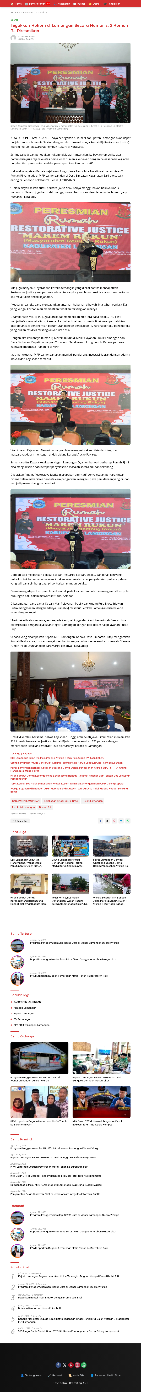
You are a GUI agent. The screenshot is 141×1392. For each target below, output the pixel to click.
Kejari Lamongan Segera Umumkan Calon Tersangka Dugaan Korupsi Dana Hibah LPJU (68, 1276)
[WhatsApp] (83, 1365)
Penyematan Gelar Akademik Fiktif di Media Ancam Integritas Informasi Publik (55, 1194)
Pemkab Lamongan (23, 807)
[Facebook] (58, 1365)
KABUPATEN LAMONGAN (26, 801)
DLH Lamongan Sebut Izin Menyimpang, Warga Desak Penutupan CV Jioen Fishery (57, 758)
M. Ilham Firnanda (26, 36)
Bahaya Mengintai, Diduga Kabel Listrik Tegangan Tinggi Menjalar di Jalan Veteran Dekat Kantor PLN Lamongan (73, 1320)
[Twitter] (64, 1365)
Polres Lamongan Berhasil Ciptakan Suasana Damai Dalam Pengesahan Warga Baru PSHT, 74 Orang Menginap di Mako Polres (68, 769)
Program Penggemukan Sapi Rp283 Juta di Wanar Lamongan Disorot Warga (74, 942)
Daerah (14, 19)
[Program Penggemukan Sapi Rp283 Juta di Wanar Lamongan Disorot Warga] (17, 946)
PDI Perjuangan (22, 1019)
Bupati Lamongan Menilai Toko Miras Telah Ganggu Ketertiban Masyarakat (73, 959)
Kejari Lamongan (93, 801)
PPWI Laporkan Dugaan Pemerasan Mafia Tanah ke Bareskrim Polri (69, 975)
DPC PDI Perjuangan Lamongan (32, 1025)
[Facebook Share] (100, 821)
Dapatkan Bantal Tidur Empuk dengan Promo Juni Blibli (50, 1297)
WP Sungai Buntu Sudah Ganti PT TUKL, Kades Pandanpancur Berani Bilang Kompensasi (68, 1331)
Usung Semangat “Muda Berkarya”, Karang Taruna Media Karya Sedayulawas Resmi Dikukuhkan (66, 762)
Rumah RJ (45, 807)
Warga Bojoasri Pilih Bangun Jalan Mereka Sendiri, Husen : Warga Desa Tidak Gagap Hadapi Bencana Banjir (69, 790)
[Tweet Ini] (107, 821)
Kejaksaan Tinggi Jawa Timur (61, 801)
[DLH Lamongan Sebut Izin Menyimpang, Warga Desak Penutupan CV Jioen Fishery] (29, 846)
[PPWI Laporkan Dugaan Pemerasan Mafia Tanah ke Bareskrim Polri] (17, 979)
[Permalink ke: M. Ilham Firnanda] (14, 38)
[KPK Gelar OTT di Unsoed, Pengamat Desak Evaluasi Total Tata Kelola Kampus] (102, 1102)
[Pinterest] (71, 1365)
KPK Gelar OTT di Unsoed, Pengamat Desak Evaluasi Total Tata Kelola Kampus (98, 1123)
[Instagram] (77, 1365)
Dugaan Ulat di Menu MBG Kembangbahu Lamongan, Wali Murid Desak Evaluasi (56, 1185)
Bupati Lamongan (24, 1013)
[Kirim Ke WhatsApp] (128, 821)
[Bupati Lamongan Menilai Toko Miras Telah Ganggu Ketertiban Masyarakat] (17, 962)
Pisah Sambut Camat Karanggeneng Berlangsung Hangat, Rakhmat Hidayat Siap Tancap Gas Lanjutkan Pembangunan (70, 777)
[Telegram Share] (121, 821)
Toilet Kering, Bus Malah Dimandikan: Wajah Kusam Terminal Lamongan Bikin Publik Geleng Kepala (66, 783)
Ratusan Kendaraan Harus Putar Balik (40, 1308)
